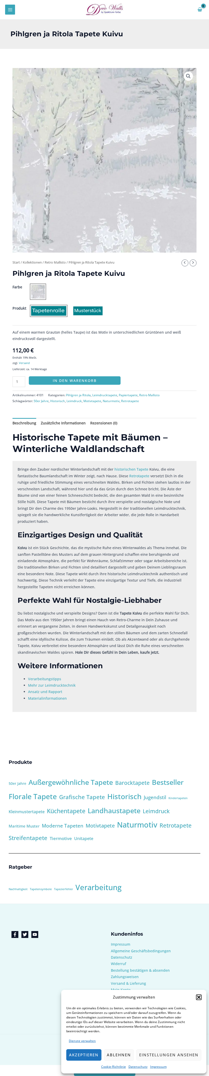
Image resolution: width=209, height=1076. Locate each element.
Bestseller (168, 782)
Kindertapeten (178, 798)
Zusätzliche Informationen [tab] (63, 423)
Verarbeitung (98, 887)
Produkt (19, 308)
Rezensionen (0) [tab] (103, 423)
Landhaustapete (114, 810)
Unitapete (83, 838)
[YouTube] (34, 934)
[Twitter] (24, 934)
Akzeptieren (84, 1054)
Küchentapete (66, 811)
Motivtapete (92, 401)
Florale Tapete (33, 796)
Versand (24, 363)
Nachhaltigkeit (18, 889)
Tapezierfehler (63, 889)
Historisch (57, 401)
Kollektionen (32, 262)
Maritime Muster (24, 826)
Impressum (158, 1066)
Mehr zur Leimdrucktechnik (52, 685)
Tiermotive (61, 838)
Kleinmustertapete (27, 811)
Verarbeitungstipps (44, 678)
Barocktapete (132, 782)
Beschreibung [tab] (24, 423)
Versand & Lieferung (128, 983)
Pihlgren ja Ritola (78, 395)
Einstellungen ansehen (169, 1054)
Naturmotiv (111, 401)
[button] (198, 997)
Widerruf (118, 963)
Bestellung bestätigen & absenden (140, 970)
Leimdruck (74, 401)
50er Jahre (41, 401)
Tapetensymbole (41, 889)
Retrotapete (130, 401)
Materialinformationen (47, 698)
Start (16, 262)
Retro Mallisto (55, 262)
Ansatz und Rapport (45, 691)
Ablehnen (119, 1054)
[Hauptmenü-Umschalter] (10, 10)
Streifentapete (28, 838)
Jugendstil (155, 797)
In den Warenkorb (75, 380)
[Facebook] (14, 934)
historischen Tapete (131, 469)
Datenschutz (138, 1066)
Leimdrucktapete (104, 395)
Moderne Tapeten (62, 825)
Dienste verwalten (82, 1041)
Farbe (17, 287)
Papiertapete (128, 395)
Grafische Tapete (82, 797)
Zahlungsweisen (125, 976)
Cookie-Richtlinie (113, 1066)
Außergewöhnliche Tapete (71, 782)
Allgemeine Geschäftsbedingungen (141, 950)
